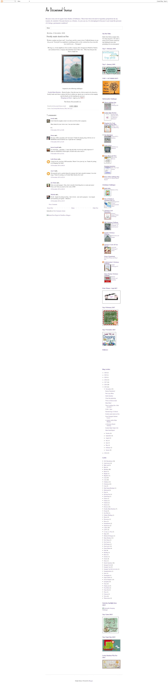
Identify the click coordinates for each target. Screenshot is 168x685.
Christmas (106, 484)
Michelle (53, 194)
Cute (105, 486)
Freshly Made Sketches (59, 108)
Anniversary (107, 463)
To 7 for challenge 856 (114, 104)
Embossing (106, 496)
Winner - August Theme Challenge (114, 215)
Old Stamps (107, 544)
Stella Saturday (109, 396)
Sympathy (106, 581)
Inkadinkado (107, 523)
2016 (105, 384)
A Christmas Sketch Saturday (110, 424)
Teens (105, 583)
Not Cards (106, 542)
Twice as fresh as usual (111, 400)
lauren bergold (54, 147)
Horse (105, 521)
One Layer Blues (109, 393)
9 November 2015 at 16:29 (57, 142)
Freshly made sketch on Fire (112, 414)
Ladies (105, 527)
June (107, 443)
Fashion (106, 502)
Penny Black (107, 548)
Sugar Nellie (107, 577)
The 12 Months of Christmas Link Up (109, 199)
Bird (105, 467)
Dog (105, 492)
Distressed (106, 490)
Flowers (106, 507)
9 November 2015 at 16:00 (57, 130)
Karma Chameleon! (110, 391)
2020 (105, 377)
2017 (105, 382)
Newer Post (50, 208)
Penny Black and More (110, 156)
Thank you (106, 586)
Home (48, 28)
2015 (105, 387)
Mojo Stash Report (110, 430)
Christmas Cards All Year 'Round (111, 245)
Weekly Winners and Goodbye (114, 278)
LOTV (105, 529)
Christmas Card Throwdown (108, 211)
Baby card (106, 465)
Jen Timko (53, 183)
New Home (107, 540)
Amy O (53, 171)
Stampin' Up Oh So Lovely (111, 569)
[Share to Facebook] (75, 106)
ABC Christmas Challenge (111, 222)
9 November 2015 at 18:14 (57, 153)
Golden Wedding (108, 515)
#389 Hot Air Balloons (114, 147)
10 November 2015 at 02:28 (58, 177)
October (108, 433)
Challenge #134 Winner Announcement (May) (115, 204)
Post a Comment (53, 204)
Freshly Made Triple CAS (111, 428)
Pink (105, 550)
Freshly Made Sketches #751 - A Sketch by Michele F (115, 116)
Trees (105, 592)
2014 (105, 453)
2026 (105, 372)
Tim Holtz (106, 588)
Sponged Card (107, 565)
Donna (52, 135)
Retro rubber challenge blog (111, 177)
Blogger (91, 681)
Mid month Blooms (114, 158)
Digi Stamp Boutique (109, 488)
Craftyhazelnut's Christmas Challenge (111, 262)
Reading (106, 552)
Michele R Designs (108, 536)
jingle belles (107, 188)
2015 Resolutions (108, 461)
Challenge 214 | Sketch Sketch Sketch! (111, 178)
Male (66, 108)
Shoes (105, 561)
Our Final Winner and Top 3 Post (111, 258)
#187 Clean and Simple (115, 236)
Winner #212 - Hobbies (114, 137)
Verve (105, 596)
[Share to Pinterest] (77, 106)
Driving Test (107, 494)
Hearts (105, 517)
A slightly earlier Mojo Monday (111, 421)
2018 (105, 380)
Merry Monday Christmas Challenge (111, 274)
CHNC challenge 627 (114, 265)
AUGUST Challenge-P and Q (114, 249)
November (108, 389)
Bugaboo (106, 475)
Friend (105, 511)
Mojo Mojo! (108, 403)
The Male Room (108, 135)
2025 (105, 375)
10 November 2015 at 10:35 (58, 201)
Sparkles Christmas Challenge (109, 233)
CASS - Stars (108, 409)
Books (105, 471)
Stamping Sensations (109, 166)
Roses (105, 554)
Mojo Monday (107, 538)
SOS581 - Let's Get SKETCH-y (115, 126)
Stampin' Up (107, 567)
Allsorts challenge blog (110, 102)
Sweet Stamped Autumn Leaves (111, 417)
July (107, 440)
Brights (106, 473)
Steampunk (106, 575)
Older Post (95, 208)
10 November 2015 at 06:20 (58, 189)
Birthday (106, 469)
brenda (52, 118)
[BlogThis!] (72, 106)
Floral (105, 505)
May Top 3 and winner (115, 168)
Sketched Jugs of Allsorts (111, 411)
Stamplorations (107, 571)
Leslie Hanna (54, 159)
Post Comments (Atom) (59, 211)
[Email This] (70, 106)
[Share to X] (73, 106)
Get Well (106, 513)
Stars (105, 573)
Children (106, 482)
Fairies (105, 498)
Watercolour (107, 598)
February (108, 447)
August (108, 438)
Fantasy (106, 500)
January (108, 450)
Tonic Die (106, 590)
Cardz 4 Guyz (108, 145)
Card (52, 108)
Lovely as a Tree (108, 532)
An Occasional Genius (59, 9)
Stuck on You (114, 190)
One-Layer (70, 108)
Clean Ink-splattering (110, 398)
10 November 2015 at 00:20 (58, 165)
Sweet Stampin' (108, 579)
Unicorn (106, 594)
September (108, 435)
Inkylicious (106, 525)
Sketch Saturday (108, 563)
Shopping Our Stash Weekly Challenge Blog (110, 123)
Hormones (106, 519)
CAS (105, 480)
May (107, 445)
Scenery (106, 556)
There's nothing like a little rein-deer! (112, 406)
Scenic (105, 559)
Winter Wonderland (109, 256)
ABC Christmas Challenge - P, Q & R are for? (115, 225)
